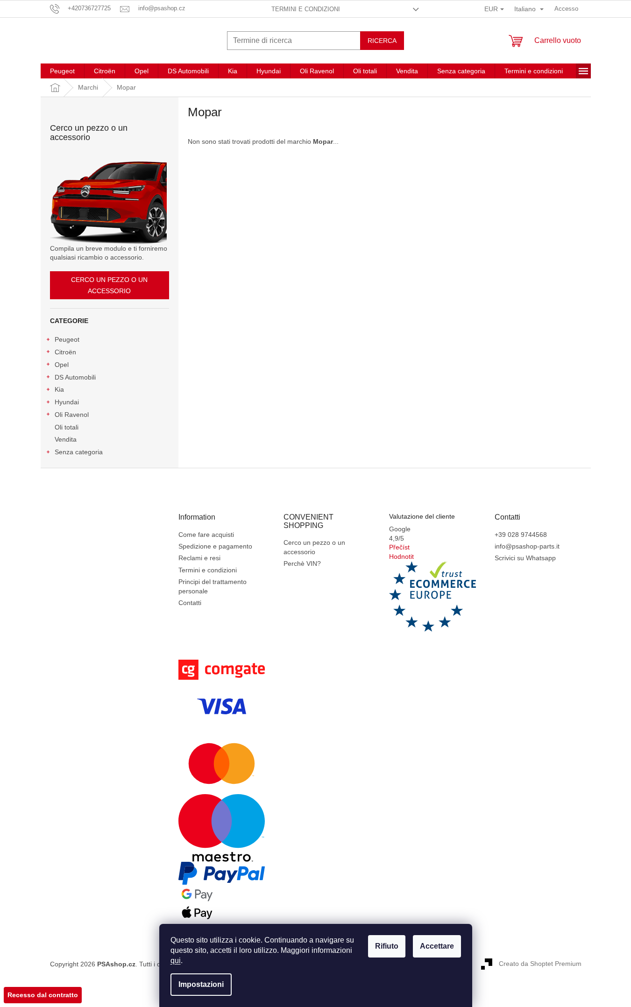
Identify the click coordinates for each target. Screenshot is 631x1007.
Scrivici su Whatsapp (525, 558)
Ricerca (382, 40)
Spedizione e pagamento (215, 546)
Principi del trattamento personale (212, 586)
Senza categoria (79, 452)
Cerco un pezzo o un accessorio (109, 285)
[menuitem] (62, 70)
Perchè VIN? (302, 563)
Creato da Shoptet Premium (540, 963)
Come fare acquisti (206, 534)
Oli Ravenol (72, 414)
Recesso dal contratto (42, 995)
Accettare (437, 946)
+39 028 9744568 (521, 534)
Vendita (66, 439)
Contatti (189, 602)
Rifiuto (386, 946)
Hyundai (67, 402)
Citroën (65, 352)
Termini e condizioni (305, 9)
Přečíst (399, 547)
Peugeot (67, 339)
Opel (62, 364)
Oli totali (66, 427)
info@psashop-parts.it (527, 546)
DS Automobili (75, 377)
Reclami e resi (199, 558)
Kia (59, 389)
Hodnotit (401, 556)
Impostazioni (201, 984)
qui (175, 961)
